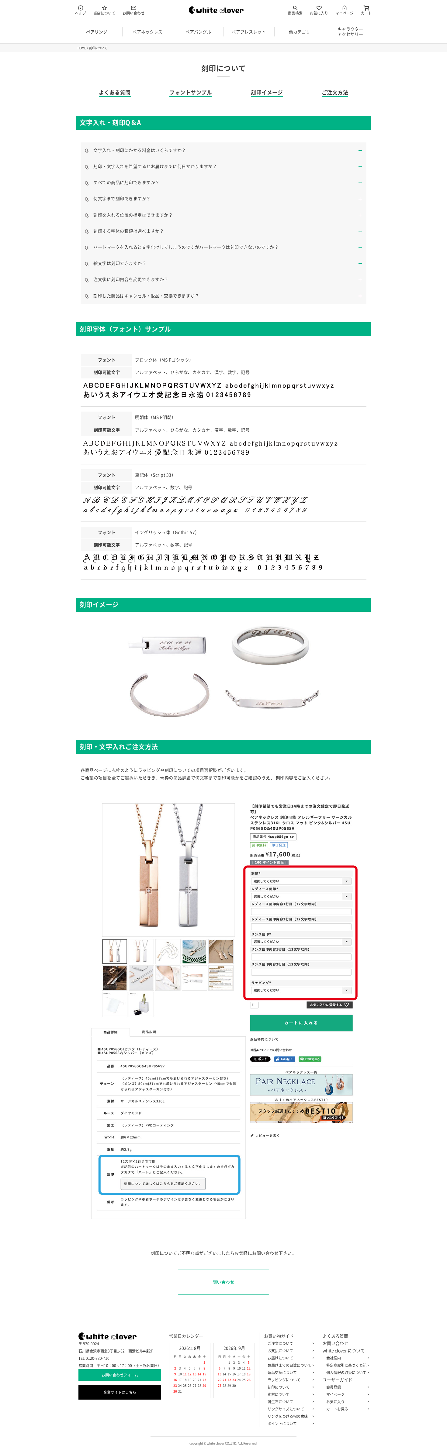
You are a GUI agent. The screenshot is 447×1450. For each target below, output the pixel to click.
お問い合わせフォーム (120, 1375)
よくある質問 (115, 92)
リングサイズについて (286, 1409)
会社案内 (333, 1358)
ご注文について (280, 1343)
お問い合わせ (133, 13)
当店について (104, 13)
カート (366, 13)
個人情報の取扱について (346, 1372)
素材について (278, 1394)
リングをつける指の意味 (288, 1416)
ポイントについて (282, 1423)
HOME (82, 48)
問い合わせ (224, 1282)
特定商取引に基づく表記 (346, 1365)
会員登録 (333, 1387)
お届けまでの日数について (289, 1365)
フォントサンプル (190, 92)
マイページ (344, 13)
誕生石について (280, 1402)
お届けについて (280, 1358)
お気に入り (319, 13)
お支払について (280, 1351)
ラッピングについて (284, 1380)
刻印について (278, 1387)
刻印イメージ (267, 92)
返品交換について (282, 1372)
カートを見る (337, 1409)
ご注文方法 (335, 92)
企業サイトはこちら (119, 1392)
